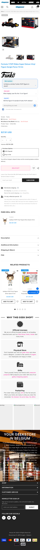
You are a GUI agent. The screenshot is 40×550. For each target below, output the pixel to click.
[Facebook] (4, 518)
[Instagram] (9, 518)
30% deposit (8, 151)
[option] (10, 33)
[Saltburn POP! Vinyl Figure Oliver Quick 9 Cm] (10, 278)
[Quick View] (17, 270)
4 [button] (22, 309)
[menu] (2, 7)
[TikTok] (14, 518)
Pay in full (8, 154)
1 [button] (15, 309)
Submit (32, 507)
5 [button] (25, 309)
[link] (20, 329)
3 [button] (20, 309)
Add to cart (8, 301)
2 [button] (17, 309)
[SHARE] (37, 168)
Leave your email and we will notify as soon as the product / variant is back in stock (19, 175)
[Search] (7, 7)
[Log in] (32, 7)
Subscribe (30, 180)
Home (2, 11)
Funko (8, 117)
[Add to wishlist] (33, 168)
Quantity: (3, 136)
